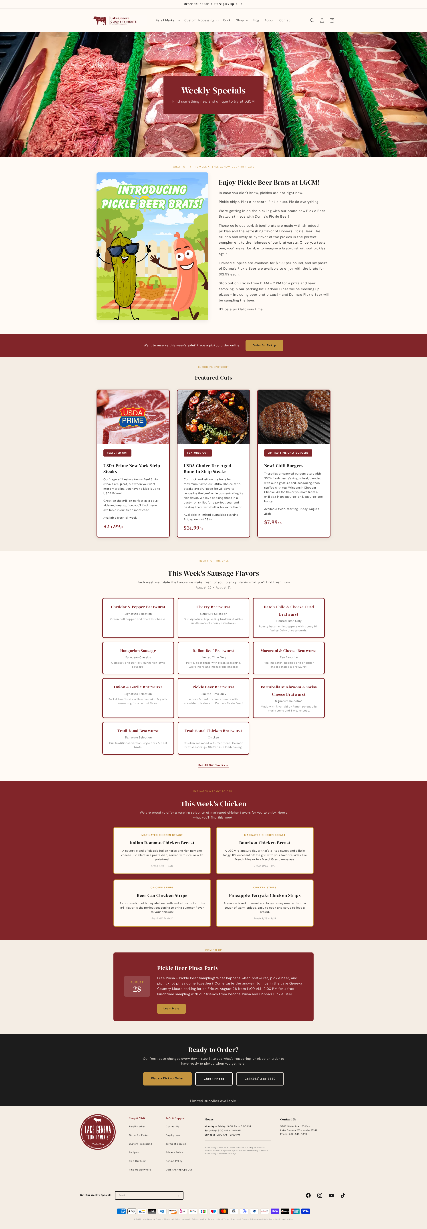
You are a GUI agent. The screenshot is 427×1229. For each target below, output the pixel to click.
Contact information (252, 1219)
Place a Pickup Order (167, 1078)
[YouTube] (331, 1195)
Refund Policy (174, 1161)
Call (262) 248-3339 (260, 1079)
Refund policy (215, 1219)
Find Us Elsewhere (140, 1169)
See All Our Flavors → (213, 765)
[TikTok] (343, 1195)
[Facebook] (308, 1195)
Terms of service (232, 1219)
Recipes (134, 1152)
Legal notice (287, 1219)
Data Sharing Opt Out (179, 1169)
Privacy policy (199, 1219)
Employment (173, 1135)
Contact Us (172, 1126)
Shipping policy (271, 1219)
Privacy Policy (174, 1152)
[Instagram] (320, 1195)
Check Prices (214, 1079)
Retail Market (137, 1126)
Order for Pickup (264, 345)
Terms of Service (176, 1143)
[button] (167, 20)
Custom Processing (140, 1143)
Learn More (171, 1008)
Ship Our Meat (138, 1161)
